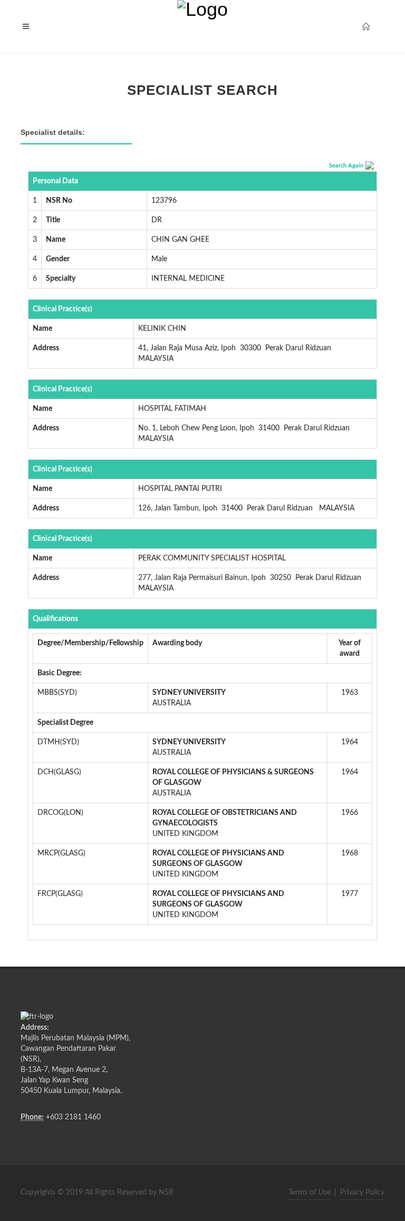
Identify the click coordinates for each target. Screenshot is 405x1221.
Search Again (346, 166)
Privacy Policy (362, 1192)
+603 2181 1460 (73, 1117)
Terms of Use (309, 1192)
